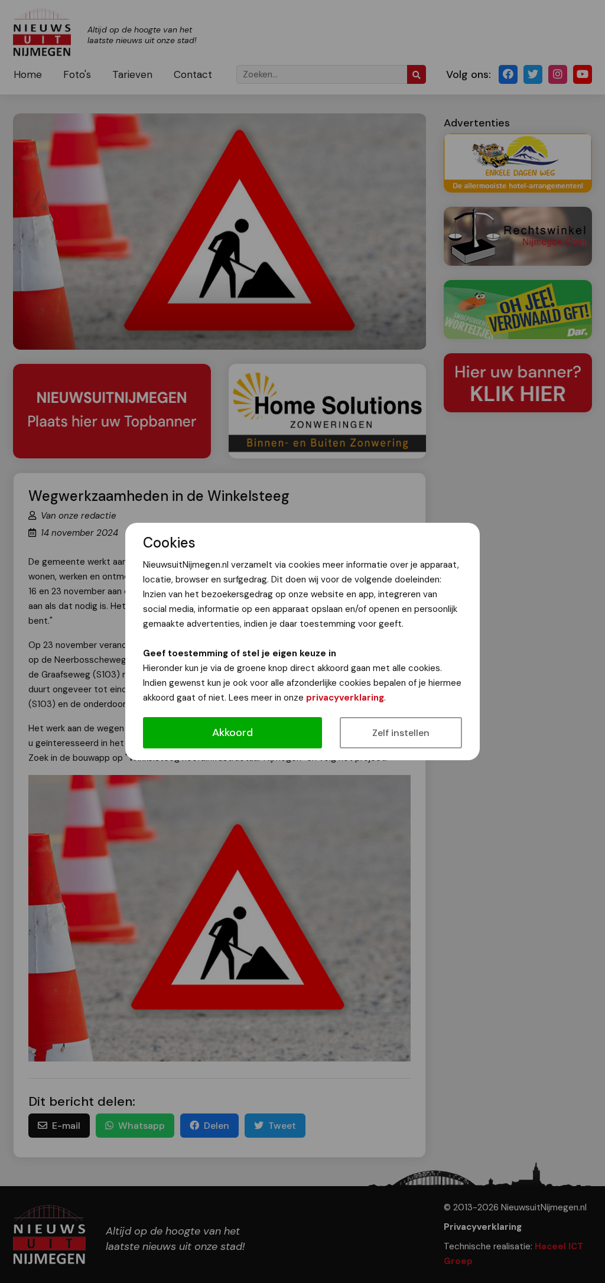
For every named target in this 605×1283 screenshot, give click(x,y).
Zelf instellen (401, 733)
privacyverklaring (345, 698)
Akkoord (232, 732)
